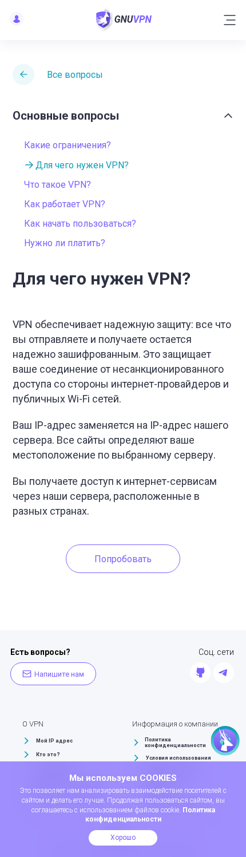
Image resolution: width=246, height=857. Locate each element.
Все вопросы (75, 74)
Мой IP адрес (54, 741)
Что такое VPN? (57, 184)
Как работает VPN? (64, 204)
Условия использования (178, 758)
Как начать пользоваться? (80, 223)
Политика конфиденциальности (175, 742)
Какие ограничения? (67, 145)
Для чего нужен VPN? (82, 165)
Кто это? (48, 754)
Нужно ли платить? (64, 243)
